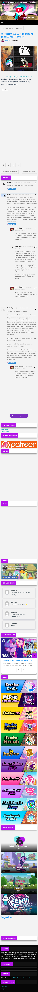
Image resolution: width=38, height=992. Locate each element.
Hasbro (16, 960)
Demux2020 (10, 194)
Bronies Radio (5, 431)
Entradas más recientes (10, 171)
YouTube (3, 990)
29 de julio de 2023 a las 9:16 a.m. (23, 194)
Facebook (4, 986)
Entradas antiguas (28, 171)
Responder (11, 188)
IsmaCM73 (14, 590)
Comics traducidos (8, 28)
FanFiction (19, 28)
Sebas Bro (28, 978)
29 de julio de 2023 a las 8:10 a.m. (21, 182)
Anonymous (14, 612)
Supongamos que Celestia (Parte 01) (19, 77)
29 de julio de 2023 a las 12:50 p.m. (22, 308)
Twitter (3, 988)
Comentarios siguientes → (19, 416)
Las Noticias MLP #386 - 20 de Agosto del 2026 (17, 660)
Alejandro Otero (19, 228)
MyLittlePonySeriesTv (18, 978)
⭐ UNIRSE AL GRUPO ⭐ (10, 577)
